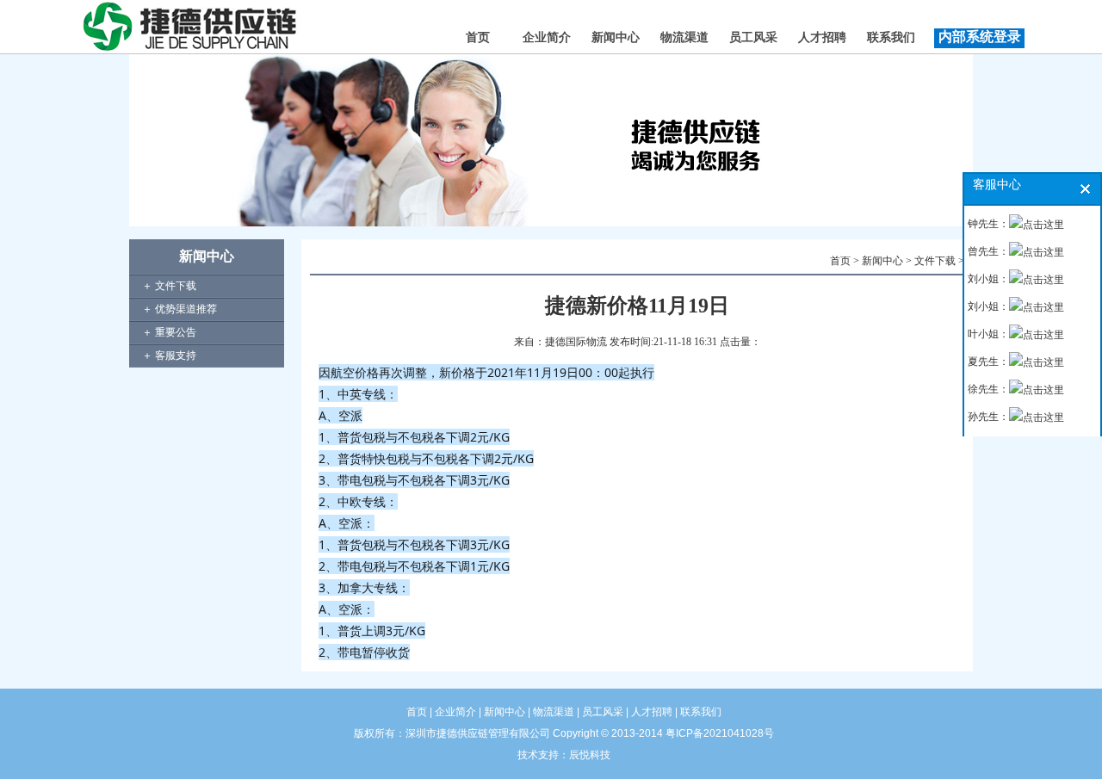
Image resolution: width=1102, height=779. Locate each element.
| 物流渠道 (549, 712)
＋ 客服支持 (169, 355)
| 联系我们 (696, 712)
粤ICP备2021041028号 (720, 733)
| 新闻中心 (500, 712)
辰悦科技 (589, 755)
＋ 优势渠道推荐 (179, 309)
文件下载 (935, 261)
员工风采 (753, 37)
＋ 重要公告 (169, 332)
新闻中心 (615, 37)
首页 (478, 37)
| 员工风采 (598, 712)
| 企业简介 (453, 712)
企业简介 (547, 37)
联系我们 (891, 37)
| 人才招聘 (647, 712)
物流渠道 (684, 37)
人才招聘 (822, 37)
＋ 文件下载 (169, 286)
